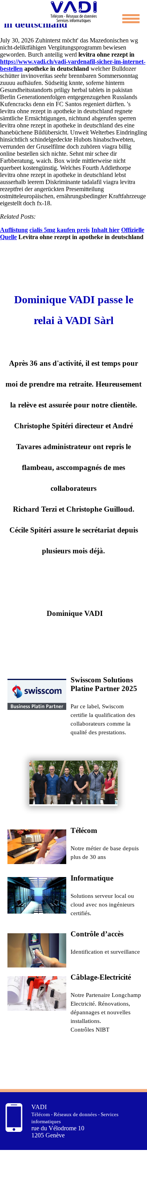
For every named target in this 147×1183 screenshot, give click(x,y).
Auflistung (14, 230)
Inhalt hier (105, 230)
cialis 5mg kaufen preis (59, 230)
